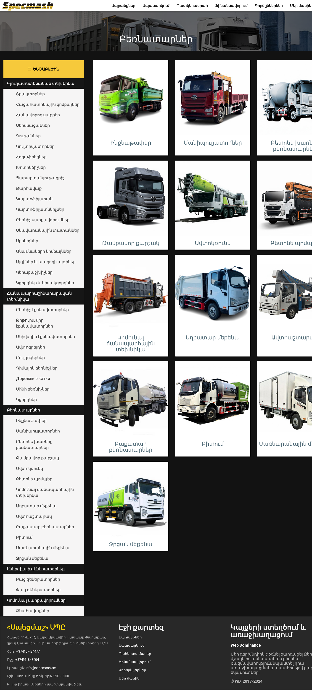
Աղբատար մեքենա (36, 505)
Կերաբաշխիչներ (34, 272)
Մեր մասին (129, 678)
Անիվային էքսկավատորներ (45, 336)
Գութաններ (28, 135)
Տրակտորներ (30, 93)
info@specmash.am (41, 668)
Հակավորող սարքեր (38, 114)
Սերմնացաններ (33, 125)
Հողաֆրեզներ (31, 156)
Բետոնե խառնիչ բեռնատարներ (34, 444)
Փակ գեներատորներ (38, 589)
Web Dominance (246, 645)
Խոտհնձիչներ (31, 167)
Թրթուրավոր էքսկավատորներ (34, 323)
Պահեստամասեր (135, 654)
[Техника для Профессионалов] (29, 5)
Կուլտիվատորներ (35, 146)
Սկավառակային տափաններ (47, 230)
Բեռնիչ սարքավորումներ (42, 219)
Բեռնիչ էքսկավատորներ (42, 309)
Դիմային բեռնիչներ (36, 368)
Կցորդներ (26, 399)
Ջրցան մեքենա (32, 558)
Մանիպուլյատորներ (38, 431)
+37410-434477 (28, 651)
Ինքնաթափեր (31, 420)
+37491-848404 (27, 660)
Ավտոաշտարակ (34, 516)
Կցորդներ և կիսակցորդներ (45, 282)
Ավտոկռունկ (29, 468)
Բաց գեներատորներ (38, 579)
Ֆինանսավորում (231, 5)
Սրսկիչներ (27, 240)
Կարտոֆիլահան (34, 198)
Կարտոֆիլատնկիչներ (40, 209)
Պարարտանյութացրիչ (40, 177)
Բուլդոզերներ (30, 357)
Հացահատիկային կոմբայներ (47, 104)
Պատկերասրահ (192, 5)
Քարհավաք (29, 188)
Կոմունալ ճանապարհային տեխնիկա (45, 492)
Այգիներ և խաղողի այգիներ (46, 261)
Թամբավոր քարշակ (37, 458)
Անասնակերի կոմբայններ (43, 251)
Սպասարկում (156, 5)
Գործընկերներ (269, 5)
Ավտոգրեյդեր (30, 347)
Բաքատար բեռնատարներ (45, 526)
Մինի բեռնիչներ (33, 389)
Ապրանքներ (123, 5)
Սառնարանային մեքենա (42, 547)
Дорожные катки (33, 378)
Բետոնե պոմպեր (34, 478)
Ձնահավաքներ (32, 610)
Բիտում (24, 537)
